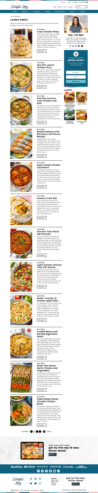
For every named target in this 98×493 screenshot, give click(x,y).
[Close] (72, 232)
